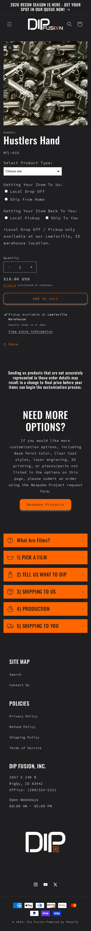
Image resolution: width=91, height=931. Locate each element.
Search (15, 674)
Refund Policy (22, 727)
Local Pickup (25, 217)
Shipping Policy (24, 737)
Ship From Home (27, 199)
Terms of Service (25, 748)
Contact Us (19, 685)
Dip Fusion (36, 921)
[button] (9, 24)
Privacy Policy (23, 716)
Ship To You (64, 217)
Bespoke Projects (45, 504)
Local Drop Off (27, 191)
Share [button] (13, 344)
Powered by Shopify (62, 921)
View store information (30, 331)
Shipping (10, 285)
